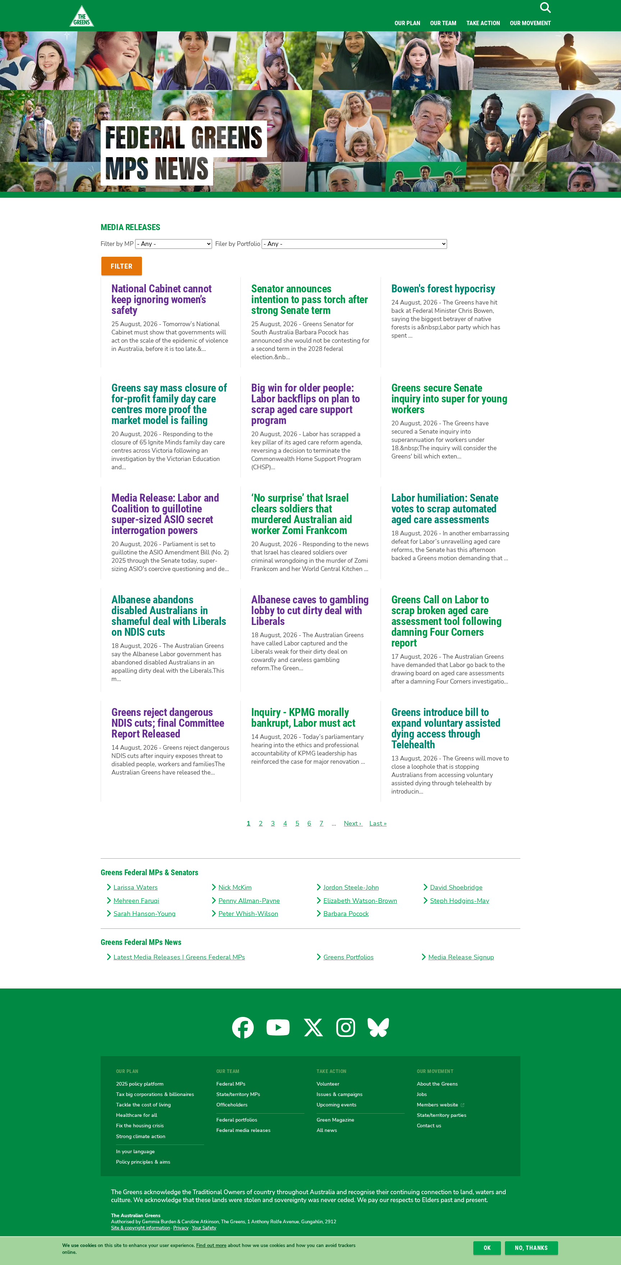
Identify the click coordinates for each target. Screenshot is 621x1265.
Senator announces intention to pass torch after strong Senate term (309, 299)
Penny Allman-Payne (249, 900)
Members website (437, 1104)
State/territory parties (441, 1115)
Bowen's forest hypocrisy (443, 288)
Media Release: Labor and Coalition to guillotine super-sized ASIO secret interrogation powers (165, 514)
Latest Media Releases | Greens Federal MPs (179, 957)
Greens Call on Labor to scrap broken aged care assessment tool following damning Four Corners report (446, 621)
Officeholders (232, 1104)
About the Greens (437, 1083)
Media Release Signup (461, 957)
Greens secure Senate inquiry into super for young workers (449, 399)
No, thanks (531, 1248)
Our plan (407, 23)
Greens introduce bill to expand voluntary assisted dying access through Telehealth (446, 728)
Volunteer (328, 1083)
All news (327, 1130)
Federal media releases (243, 1130)
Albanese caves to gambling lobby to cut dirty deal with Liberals (309, 610)
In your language (135, 1151)
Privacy (181, 1228)
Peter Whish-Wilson (248, 913)
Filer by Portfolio (237, 244)
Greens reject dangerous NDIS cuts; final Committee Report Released (167, 723)
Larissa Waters (136, 887)
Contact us (429, 1125)
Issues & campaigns (340, 1094)
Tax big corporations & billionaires (155, 1094)
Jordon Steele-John (351, 887)
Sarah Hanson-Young (145, 913)
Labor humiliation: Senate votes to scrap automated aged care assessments (444, 509)
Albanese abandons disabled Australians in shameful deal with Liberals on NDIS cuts (168, 615)
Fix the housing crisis (140, 1125)
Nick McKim (235, 887)
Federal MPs (230, 1083)
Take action (483, 23)
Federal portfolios (236, 1119)
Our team (443, 23)
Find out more (211, 1246)
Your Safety (204, 1228)
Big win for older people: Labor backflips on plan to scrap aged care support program (305, 404)
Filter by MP (117, 244)
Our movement (530, 23)
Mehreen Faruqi (136, 900)
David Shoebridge (456, 887)
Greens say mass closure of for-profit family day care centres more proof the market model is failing (169, 404)
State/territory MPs (238, 1094)
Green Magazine (335, 1119)
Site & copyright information (140, 1228)
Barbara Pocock (346, 913)
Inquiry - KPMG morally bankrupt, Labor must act (303, 717)
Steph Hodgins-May (459, 900)
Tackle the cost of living (143, 1104)
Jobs (422, 1094)
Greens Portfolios (348, 957)
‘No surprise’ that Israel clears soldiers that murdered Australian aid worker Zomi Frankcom (301, 514)
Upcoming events (336, 1104)
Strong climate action (140, 1136)
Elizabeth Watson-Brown (360, 900)
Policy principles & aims (143, 1161)
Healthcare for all (136, 1115)
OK (487, 1248)
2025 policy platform (140, 1083)
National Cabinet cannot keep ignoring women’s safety (161, 299)
